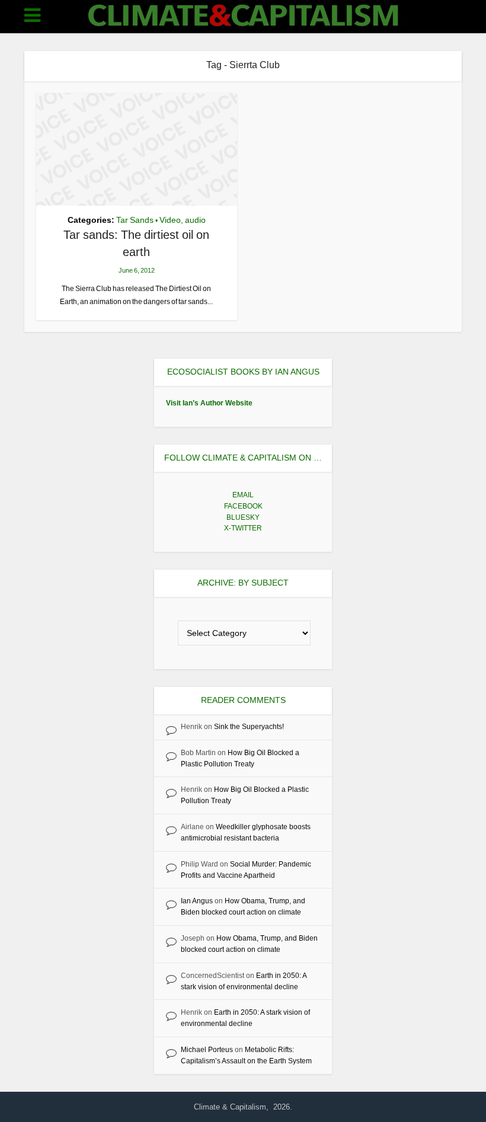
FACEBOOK (243, 506)
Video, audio (182, 220)
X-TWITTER (243, 528)
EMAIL (243, 495)
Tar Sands (135, 220)
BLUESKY (243, 517)
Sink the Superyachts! (249, 727)
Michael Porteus (207, 1050)
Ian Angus (197, 901)
